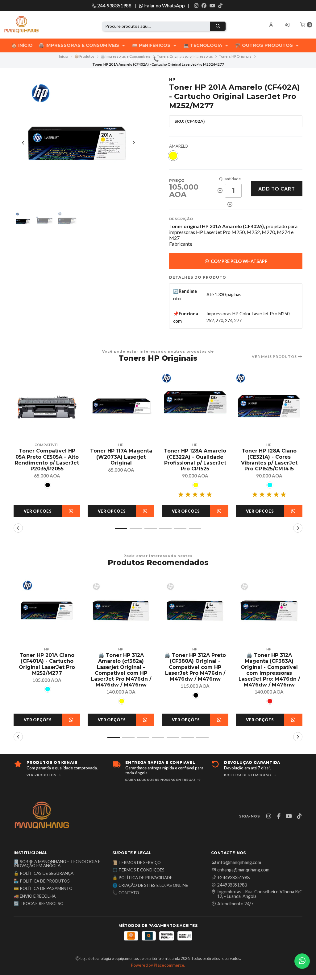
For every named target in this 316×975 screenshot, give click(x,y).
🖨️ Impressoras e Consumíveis (79, 45)
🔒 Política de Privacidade (142, 878)
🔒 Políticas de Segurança (43, 873)
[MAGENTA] (270, 701)
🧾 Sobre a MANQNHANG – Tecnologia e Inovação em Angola (57, 864)
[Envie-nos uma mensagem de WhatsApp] (302, 961)
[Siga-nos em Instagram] (196, 5)
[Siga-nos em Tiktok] (220, 5)
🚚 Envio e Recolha (35, 896)
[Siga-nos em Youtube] (212, 5)
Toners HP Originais (235, 56)
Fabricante (180, 244)
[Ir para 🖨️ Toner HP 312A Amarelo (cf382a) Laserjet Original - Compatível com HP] (121, 610)
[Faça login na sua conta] (271, 25)
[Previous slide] (23, 142)
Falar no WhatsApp (164, 5)
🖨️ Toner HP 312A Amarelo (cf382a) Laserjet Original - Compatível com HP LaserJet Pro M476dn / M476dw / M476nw (121, 670)
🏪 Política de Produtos (42, 881)
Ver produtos (42, 775)
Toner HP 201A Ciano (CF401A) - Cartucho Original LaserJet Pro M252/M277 (47, 664)
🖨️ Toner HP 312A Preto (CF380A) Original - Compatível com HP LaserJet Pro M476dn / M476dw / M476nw (195, 667)
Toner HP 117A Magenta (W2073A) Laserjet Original (121, 456)
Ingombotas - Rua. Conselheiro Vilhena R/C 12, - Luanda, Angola (259, 894)
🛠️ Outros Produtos (264, 45)
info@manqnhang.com (239, 862)
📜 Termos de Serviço (136, 863)
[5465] (270, 485)
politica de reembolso (248, 775)
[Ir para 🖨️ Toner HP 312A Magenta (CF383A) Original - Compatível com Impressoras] (269, 610)
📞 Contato (169, 59)
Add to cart (276, 188)
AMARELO (178, 146)
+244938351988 (233, 877)
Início (63, 56)
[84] (173, 156)
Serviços (129, 59)
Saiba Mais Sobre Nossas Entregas (161, 779)
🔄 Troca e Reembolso (39, 904)
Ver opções (38, 511)
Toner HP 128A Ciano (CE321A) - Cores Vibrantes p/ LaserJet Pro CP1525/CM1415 (269, 460)
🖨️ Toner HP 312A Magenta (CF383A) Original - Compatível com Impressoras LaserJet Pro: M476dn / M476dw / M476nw (269, 670)
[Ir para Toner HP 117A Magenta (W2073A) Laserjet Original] (121, 406)
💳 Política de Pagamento (43, 889)
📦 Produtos (84, 56)
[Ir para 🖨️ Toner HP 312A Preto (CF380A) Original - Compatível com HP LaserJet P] (195, 610)
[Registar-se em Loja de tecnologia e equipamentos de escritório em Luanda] (287, 25)
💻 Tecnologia (203, 45)
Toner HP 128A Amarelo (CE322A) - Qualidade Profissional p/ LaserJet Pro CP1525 (195, 460)
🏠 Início (22, 45)
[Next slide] (133, 142)
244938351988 (232, 885)
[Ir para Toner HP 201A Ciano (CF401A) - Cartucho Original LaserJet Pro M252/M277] (47, 610)
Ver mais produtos (275, 356)
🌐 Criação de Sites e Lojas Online (150, 885)
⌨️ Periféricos (152, 45)
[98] (47, 485)
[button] (121, 528)
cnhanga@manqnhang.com (243, 870)
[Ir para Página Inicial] (31, 25)
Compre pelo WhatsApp (239, 261)
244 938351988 (113, 5)
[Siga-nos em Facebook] (204, 5)
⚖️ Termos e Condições (138, 870)
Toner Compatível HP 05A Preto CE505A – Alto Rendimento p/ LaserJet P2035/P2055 (47, 460)
